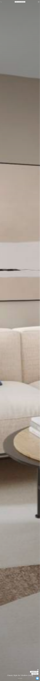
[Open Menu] (38, 1)
